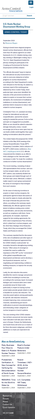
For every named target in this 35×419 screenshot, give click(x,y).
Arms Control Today (16, 32)
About (5, 401)
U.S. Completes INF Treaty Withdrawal (23, 382)
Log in (31, 7)
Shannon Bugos (11, 43)
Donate (6, 398)
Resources (7, 395)
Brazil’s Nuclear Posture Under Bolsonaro (23, 348)
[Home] (14, 9)
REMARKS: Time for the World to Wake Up (8, 382)
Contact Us (7, 404)
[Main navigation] (30, 2)
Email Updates (9, 407)
